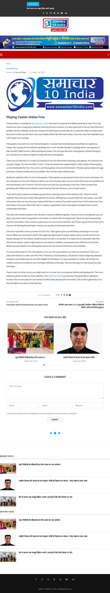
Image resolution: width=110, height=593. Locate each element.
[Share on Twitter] (64, 295)
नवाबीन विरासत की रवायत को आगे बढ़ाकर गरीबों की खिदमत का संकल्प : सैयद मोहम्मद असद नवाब (53, 481)
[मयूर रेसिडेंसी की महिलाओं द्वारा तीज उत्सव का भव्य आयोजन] (31, 338)
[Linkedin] (58, 13)
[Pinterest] (54, 13)
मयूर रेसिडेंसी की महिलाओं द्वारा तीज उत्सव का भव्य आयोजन (40, 464)
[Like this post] (59, 295)
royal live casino (55, 276)
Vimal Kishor (20, 72)
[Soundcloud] (66, 13)
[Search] (108, 55)
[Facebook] (43, 13)
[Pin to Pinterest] (67, 295)
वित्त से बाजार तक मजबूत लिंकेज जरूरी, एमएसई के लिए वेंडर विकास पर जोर (45, 497)
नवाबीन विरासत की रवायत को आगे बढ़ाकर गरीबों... (79, 357)
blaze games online (40, 123)
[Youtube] (62, 13)
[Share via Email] (70, 295)
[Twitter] (47, 13)
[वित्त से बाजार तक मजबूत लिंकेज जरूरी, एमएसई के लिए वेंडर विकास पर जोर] (8, 501)
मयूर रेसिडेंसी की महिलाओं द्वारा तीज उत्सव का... (30, 357)
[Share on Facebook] (61, 295)
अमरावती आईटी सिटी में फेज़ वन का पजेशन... (40, 8)
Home (8, 63)
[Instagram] (51, 13)
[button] (41, 4)
